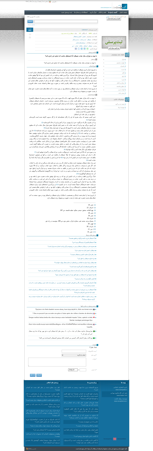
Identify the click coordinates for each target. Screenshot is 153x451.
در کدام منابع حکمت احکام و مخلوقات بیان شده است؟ (43, 400)
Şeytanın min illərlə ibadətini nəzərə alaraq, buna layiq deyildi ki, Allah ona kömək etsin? (64, 309)
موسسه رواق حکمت (120, 400)
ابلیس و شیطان (77, 36)
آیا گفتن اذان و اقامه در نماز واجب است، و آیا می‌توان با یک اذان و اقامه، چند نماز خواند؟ (81, 441)
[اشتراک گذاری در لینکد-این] (84, 49)
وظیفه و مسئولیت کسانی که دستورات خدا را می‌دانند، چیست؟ (43, 435)
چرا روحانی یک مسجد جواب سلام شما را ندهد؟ (45, 426)
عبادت (76, 46)
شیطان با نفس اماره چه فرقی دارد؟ (85, 250)
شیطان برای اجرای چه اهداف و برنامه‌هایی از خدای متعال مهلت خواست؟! (74, 262)
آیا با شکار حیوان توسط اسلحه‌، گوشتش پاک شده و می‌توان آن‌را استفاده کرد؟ (43, 441)
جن (73, 46)
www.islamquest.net (106, 7)
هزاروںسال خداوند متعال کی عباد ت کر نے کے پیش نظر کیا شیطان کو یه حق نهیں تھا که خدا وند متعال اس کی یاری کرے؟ (61, 332)
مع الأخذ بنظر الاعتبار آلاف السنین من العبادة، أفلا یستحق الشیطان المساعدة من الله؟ (66, 338)
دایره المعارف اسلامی (120, 388)
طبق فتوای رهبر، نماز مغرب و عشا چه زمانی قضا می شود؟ (81, 431)
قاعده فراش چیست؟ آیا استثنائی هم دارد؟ (46, 430)
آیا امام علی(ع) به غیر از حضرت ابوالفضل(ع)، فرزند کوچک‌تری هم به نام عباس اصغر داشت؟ (43, 421)
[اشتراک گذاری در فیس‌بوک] (76, 49)
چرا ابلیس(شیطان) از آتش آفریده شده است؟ (82, 266)
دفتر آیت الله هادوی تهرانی (119, 394)
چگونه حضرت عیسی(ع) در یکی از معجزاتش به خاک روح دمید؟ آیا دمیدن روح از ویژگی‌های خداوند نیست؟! (43, 395)
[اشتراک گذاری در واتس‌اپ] (87, 49)
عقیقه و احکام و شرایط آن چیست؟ (87, 426)
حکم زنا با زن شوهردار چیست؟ (88, 422)
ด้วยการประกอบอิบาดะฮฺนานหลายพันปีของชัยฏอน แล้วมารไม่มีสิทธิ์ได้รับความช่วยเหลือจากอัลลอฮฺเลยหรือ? (61, 325)
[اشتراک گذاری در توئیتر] (79, 49)
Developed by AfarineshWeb (115, 439)
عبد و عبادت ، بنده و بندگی (79, 39)
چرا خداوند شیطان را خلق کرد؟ (86, 258)
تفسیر (84, 36)
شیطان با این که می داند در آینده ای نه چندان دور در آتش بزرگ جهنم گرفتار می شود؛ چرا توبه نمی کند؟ (66, 270)
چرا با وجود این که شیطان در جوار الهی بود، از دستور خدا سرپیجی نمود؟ (75, 274)
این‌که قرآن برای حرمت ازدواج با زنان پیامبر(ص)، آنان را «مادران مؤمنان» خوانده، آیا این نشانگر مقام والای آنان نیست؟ (43, 413)
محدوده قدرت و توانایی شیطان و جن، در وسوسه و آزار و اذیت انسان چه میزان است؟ (71, 246)
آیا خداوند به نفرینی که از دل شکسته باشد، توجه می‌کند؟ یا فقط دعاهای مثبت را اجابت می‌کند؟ (81, 417)
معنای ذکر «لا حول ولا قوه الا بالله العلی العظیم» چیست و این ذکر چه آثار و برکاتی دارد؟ (81, 410)
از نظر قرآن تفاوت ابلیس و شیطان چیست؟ (82, 254)
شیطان (89, 39)
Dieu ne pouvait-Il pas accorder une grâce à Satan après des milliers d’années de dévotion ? (62, 314)
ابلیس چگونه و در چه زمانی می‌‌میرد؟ (85, 279)
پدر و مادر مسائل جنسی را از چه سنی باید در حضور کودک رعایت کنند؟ (43, 405)
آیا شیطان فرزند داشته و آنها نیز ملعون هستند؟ (82, 238)
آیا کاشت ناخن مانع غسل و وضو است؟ (86, 436)
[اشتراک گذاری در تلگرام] (82, 49)
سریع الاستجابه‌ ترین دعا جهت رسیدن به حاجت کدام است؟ (81, 389)
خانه (125, 16)
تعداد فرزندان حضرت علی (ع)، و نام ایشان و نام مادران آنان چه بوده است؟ (81, 404)
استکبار (85, 46)
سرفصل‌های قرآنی (80, 42)
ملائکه (80, 46)
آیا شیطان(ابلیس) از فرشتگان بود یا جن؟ (83, 242)
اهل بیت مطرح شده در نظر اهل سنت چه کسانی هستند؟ (43, 389)
